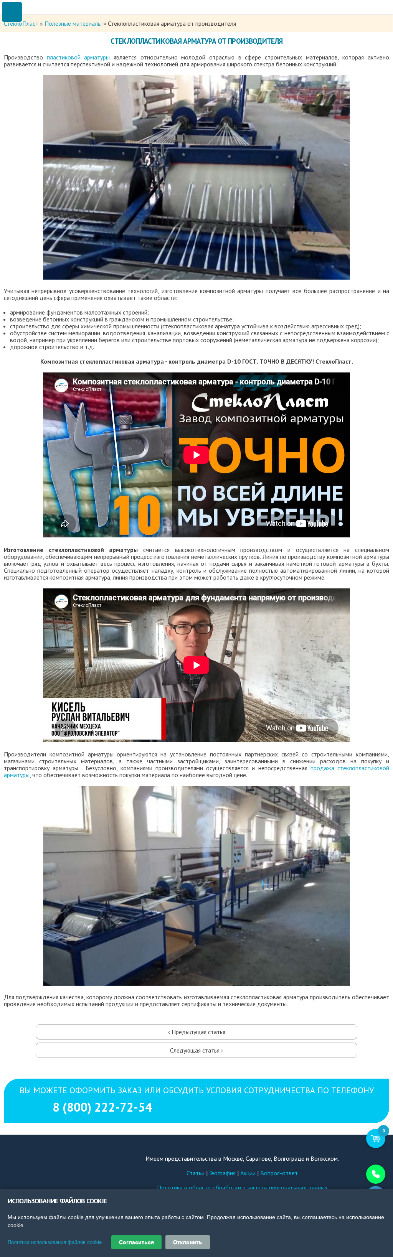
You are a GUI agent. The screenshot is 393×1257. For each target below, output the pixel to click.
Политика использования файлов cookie (55, 1242)
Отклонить (187, 1242)
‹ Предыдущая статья (196, 1032)
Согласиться (136, 1242)
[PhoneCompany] (360, 1174)
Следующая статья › (196, 1050)
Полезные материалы (73, 23)
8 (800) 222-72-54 (196, 1132)
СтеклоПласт (21, 23)
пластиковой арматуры (78, 57)
